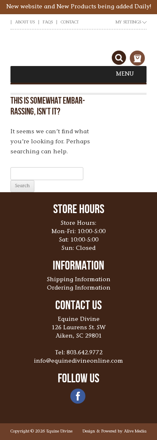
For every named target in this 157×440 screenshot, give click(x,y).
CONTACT (70, 22)
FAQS (48, 22)
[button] (125, 74)
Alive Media (135, 432)
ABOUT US (25, 22)
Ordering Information (79, 288)
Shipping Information (79, 280)
